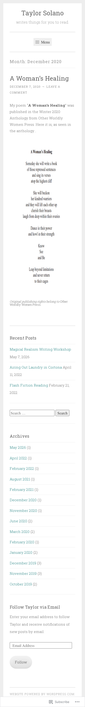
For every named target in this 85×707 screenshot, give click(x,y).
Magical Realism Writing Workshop (40, 349)
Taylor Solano (42, 13)
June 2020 (18, 521)
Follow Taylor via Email (35, 607)
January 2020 (21, 552)
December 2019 (23, 563)
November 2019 (23, 573)
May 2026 (18, 447)
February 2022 (22, 468)
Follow (21, 662)
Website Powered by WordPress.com (42, 694)
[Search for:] (32, 413)
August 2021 (20, 479)
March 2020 (20, 531)
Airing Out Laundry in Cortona (36, 367)
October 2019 (21, 584)
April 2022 (18, 458)
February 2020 (22, 542)
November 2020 (23, 510)
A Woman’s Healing (39, 78)
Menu (45, 41)
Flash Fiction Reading (29, 385)
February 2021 (22, 489)
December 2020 (23, 500)
